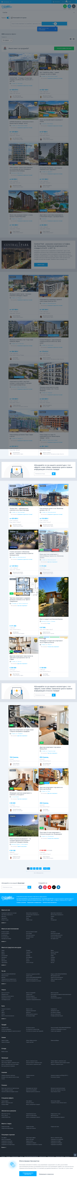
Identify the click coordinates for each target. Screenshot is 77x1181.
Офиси (3, 1012)
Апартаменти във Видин (56, 1144)
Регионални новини (55, 1077)
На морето (53, 931)
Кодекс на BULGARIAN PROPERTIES (59, 974)
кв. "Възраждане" (50, 836)
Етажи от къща (5, 919)
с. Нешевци (52, 621)
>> (48, 868)
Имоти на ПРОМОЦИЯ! (7, 1060)
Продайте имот (5, 994)
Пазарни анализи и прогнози (8, 1075)
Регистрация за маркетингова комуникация (61, 994)
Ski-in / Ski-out (5, 1115)
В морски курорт (5, 931)
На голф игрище (29, 936)
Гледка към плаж (55, 1126)
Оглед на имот (15, 1156)
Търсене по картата (6, 1008)
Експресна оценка (30, 1027)
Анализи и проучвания (31, 997)
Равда (52, 955)
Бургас (3, 952)
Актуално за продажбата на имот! (58, 1029)
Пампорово (4, 960)
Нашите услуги (51, 1156)
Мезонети (4, 916)
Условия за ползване (21, 902)
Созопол (28, 953)
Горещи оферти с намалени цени (58, 1060)
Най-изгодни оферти (55, 1101)
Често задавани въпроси (7, 1089)
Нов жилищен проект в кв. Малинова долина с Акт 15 (51, 509)
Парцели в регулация (31, 1010)
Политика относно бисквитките (50, 902)
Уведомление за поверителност (34, 902)
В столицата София (30, 1015)
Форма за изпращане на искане (33, 980)
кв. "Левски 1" (49, 644)
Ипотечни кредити (30, 996)
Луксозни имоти (30, 1102)
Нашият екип (29, 975)
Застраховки (54, 996)
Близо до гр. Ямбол (15, 844)
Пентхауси (28, 916)
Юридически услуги (6, 997)
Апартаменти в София (56, 1141)
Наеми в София (5, 1040)
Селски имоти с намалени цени (33, 1064)
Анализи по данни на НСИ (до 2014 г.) (59, 1075)
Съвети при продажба (56, 1031)
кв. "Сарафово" (19, 733)
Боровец (53, 959)
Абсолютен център (6, 1113)
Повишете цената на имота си (33, 1091)
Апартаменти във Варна (7, 1142)
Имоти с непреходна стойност (33, 1117)
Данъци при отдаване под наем (58, 1089)
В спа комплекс (5, 936)
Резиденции (54, 919)
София (3, 950)
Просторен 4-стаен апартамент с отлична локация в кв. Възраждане (51, 833)
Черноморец (4, 962)
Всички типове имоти (56, 1014)
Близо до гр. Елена (45, 621)
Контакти (67, 1156)
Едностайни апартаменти (32, 913)
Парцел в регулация (22, 846)
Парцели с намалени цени (57, 1064)
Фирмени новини (60, 1156)
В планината (4, 935)
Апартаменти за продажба (57, 1139)
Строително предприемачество (33, 999)
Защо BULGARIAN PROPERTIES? (9, 974)
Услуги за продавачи (6, 1029)
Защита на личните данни (57, 977)
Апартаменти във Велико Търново (34, 1144)
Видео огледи (5, 1051)
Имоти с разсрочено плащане (33, 1104)
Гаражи (52, 916)
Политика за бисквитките (32, 979)
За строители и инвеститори (32, 1029)
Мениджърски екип (55, 975)
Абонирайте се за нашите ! (13, 883)
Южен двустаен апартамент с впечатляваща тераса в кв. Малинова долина (52, 555)
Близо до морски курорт (31, 931)
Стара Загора (29, 952)
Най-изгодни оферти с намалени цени (10, 1062)
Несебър (28, 955)
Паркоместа (4, 918)
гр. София (13, 512)
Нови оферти (29, 1101)
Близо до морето (5, 933)
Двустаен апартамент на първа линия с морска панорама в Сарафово (22, 730)
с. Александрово (24, 844)
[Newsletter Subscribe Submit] (29, 887)
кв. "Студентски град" (50, 751)
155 (45, 868)
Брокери (3, 977)
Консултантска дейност (56, 997)
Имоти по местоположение (8, 1015)
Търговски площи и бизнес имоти (59, 1102)
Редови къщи (29, 919)
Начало (3, 1156)
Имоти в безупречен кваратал (58, 1117)
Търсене (8, 1156)
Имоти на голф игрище (31, 1115)
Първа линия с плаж (55, 1113)
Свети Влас (53, 953)
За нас (21, 1156)
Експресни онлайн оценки (8, 996)
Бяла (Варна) (29, 957)
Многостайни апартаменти (57, 914)
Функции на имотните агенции (58, 1088)
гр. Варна (43, 644)
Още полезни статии (55, 1091)
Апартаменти (54, 1008)
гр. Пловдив (13, 603)
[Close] (75, 1155)
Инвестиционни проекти (32, 1014)
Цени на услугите (5, 992)
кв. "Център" (18, 661)
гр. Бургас (13, 733)
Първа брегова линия (31, 1113)
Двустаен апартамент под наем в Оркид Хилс (50, 748)
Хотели (3, 1014)
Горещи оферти (5, 1101)
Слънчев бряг (5, 955)
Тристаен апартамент (22, 605)
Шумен (3, 953)
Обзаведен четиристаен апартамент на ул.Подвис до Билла (51, 641)
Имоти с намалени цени (31, 1060)
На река (28, 938)
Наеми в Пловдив (6, 1042)
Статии (3, 1078)
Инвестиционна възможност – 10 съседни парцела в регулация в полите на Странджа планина (20, 840)
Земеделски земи (55, 1010)
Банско (3, 959)
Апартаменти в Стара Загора (8, 1144)
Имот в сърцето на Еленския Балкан (51, 619)
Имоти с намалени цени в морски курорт (60, 1062)
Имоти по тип (29, 1008)
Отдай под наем (30, 1042)
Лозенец (53, 960)
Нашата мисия (5, 975)
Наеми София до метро (31, 1040)
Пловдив (28, 950)
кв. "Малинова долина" (51, 512)
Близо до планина (30, 935)
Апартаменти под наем (7, 1141)
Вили (52, 918)
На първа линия (54, 938)
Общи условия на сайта (56, 979)
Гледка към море (5, 1126)
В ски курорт (29, 933)
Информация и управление (46, 1174)
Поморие (53, 957)
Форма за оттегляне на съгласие (9, 980)
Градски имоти (29, 1141)
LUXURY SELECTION (6, 1117)
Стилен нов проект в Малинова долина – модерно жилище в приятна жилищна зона (21, 553)
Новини (28, 1077)
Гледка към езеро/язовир (7, 1128)
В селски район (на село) (56, 935)
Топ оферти (4, 1137)
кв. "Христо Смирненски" (22, 603)
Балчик (52, 962)
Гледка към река (30, 1126)
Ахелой (27, 960)
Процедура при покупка (31, 1088)
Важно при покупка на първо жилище (10, 1088)
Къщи (27, 918)
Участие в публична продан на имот (10, 1091)
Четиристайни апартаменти (32, 914)
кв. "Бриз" (48, 791)
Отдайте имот (29, 994)
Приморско (4, 957)
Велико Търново (54, 952)
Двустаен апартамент (52, 561)
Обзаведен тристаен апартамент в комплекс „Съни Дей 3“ (21, 793)
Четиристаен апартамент (53, 646)
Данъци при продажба (31, 1089)
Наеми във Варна (55, 1040)
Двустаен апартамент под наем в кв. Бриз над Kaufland (51, 788)
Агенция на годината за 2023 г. (33, 974)
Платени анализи (30, 1075)
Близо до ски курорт (55, 933)
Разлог (27, 959)
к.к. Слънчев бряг (15, 796)
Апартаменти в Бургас (31, 1142)
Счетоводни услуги (6, 999)
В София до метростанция (57, 1015)
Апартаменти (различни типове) (24, 514)
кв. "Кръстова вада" (20, 512)
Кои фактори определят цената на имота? (11, 1031)
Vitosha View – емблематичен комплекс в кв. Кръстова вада (19, 509)
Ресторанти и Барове (55, 1012)
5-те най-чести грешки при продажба (34, 1031)
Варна (52, 950)
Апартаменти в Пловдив (56, 1142)
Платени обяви (5, 1104)
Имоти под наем (54, 992)
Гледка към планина (31, 1128)
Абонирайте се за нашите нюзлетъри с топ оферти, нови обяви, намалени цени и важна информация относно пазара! (53, 467)
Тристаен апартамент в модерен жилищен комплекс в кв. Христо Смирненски (20, 599)
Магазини (28, 1012)
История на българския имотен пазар (10, 1077)
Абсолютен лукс (54, 1115)
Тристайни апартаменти (7, 914)
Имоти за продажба (30, 992)
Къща (48, 623)
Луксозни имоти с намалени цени (34, 1062)
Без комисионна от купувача (8, 1066)
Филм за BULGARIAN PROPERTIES (33, 977)
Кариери (53, 980)
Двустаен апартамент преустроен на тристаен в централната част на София (21, 657)
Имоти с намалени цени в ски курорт (10, 1064)
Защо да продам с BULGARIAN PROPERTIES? (61, 1027)
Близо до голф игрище (56, 936)
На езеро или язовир (6, 938)
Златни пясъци (29, 962)
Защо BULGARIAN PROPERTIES (31, 1156)
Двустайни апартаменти (56, 913)
